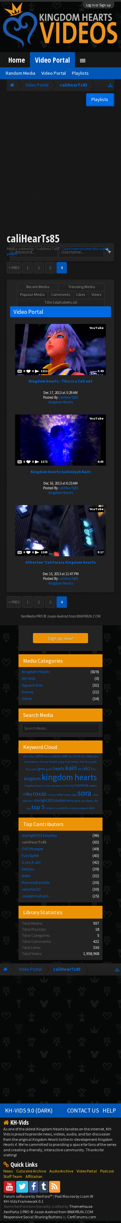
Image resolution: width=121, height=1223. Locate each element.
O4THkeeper (32, 848)
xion (92, 808)
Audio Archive (61, 1171)
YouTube (96, 328)
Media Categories (43, 660)
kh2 (87, 768)
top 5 (37, 807)
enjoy (61, 761)
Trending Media (81, 286)
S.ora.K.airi (31, 862)
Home (16, 60)
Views (96, 294)
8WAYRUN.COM (88, 616)
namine (81, 785)
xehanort (83, 808)
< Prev (13, 267)
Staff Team (12, 1176)
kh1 (80, 769)
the (96, 800)
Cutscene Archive (31, 1171)
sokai (60, 794)
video (73, 808)
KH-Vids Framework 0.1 (23, 1201)
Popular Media (32, 294)
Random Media (20, 73)
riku (27, 793)
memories (58, 785)
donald (53, 761)
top (29, 808)
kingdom (32, 779)
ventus (65, 808)
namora (92, 785)
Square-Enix (32, 685)
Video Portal (52, 60)
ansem (48, 756)
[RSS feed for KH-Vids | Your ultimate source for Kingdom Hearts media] (54, 1186)
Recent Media (37, 286)
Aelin (26, 875)
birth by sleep (83, 756)
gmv (41, 768)
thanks (89, 800)
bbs (70, 756)
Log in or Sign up (98, 5)
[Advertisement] (60, 170)
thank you (79, 800)
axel (64, 756)
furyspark (31, 769)
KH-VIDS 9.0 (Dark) (29, 1110)
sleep (51, 794)
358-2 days (29, 756)
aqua (56, 756)
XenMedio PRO (32, 616)
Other (27, 698)
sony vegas (70, 794)
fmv (82, 761)
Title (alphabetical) (60, 302)
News (8, 1171)
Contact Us (83, 1110)
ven (57, 808)
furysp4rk (91, 761)
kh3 (93, 769)
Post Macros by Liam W (74, 1196)
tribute (50, 808)
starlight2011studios (50, 800)
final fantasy (72, 761)
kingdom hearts (69, 777)
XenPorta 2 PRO (17, 1211)
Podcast (107, 1171)
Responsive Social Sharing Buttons (33, 1216)
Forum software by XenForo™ (28, 1196)
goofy (49, 769)
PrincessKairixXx (35, 882)
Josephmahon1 (35, 895)
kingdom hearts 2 (35, 785)
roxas (40, 793)
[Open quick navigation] (110, 85)
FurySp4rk (30, 855)
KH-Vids (28, 678)
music (69, 785)
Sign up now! (60, 638)
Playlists (80, 73)
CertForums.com (81, 1216)
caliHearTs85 (68, 397)
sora (84, 793)
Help (109, 1110)
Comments (60, 294)
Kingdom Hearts (60, 402)
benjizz (28, 868)
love (48, 785)
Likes (80, 294)
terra (69, 800)
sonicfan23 (31, 889)
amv (40, 755)
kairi (71, 768)
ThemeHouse (80, 1206)
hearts (58, 768)
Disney (28, 691)
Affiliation (34, 1176)
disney (44, 761)
